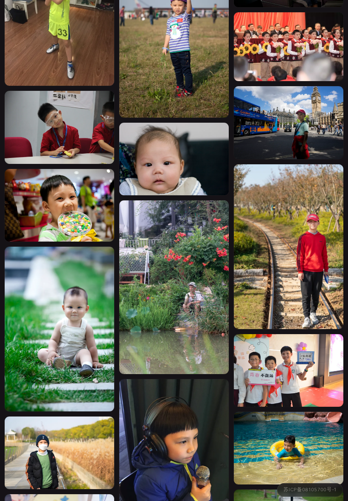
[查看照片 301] (59, 319)
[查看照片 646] (59, 442)
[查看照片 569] (59, 117)
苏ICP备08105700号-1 (310, 490)
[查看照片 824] (288, 236)
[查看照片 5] (288, 360)
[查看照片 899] (288, 112)
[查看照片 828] (174, 277)
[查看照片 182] (288, 438)
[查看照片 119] (59, 195)
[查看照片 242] (174, 149)
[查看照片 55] (288, 36)
